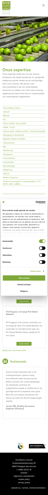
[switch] (42, 248)
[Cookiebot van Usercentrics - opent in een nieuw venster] (35, 202)
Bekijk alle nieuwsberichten (14, 350)
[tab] (24, 108)
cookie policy (24, 479)
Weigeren (24, 291)
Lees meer (24, 301)
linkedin (24, 473)
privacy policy (24, 482)
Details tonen (35, 271)
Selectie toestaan (24, 284)
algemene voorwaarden (24, 476)
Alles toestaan (24, 278)
